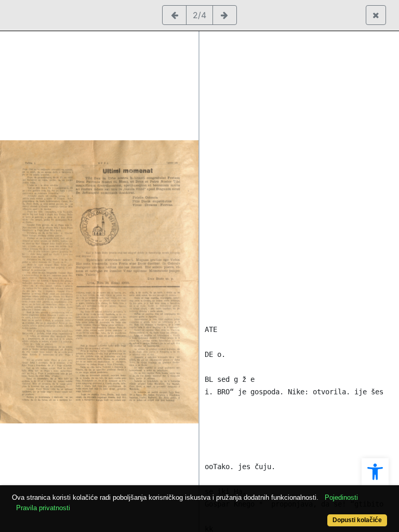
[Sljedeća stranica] (224, 15)
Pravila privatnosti (43, 508)
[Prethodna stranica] (174, 15)
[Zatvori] (376, 15)
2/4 (199, 15)
